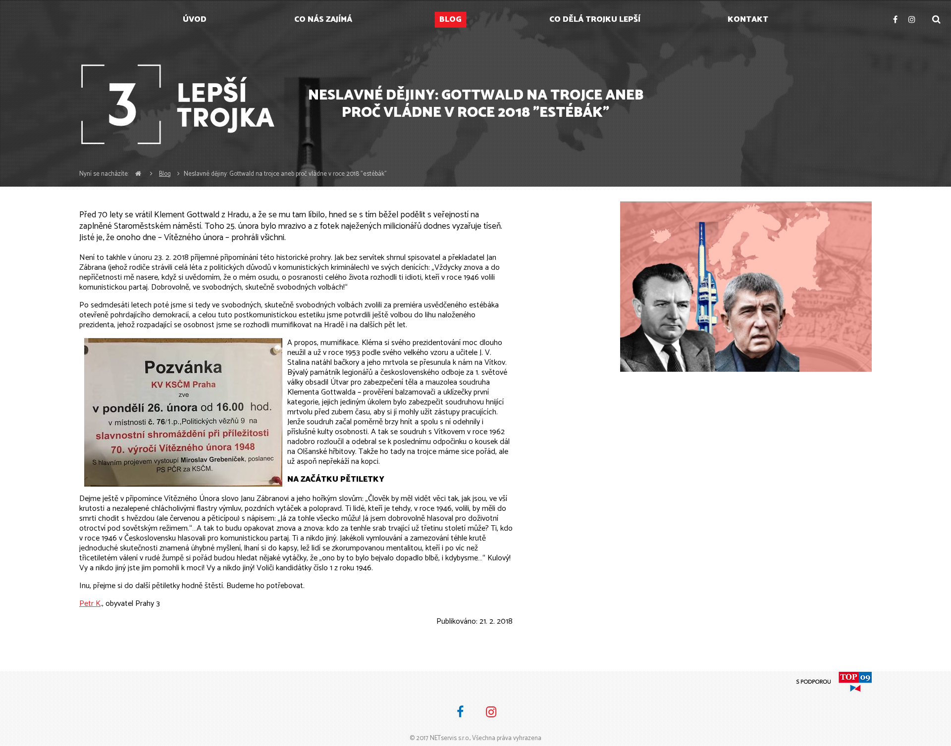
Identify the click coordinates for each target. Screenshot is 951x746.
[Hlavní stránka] (138, 174)
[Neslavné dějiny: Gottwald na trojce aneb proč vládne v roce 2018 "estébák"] (746, 286)
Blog (165, 174)
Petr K (90, 603)
